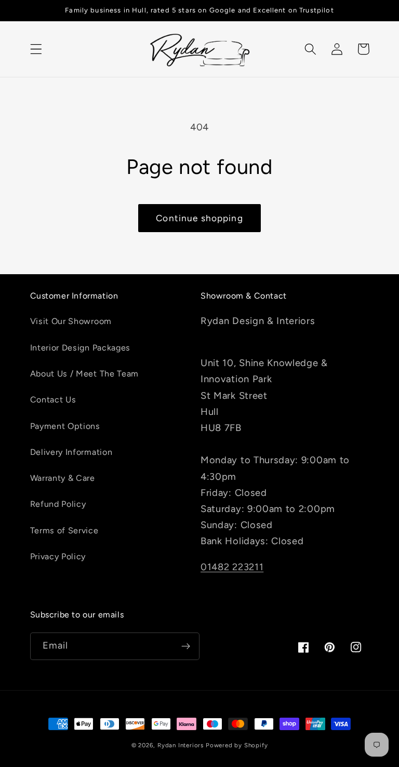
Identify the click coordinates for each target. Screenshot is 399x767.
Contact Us (53, 400)
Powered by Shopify (237, 745)
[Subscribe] (185, 647)
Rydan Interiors (180, 745)
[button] (36, 49)
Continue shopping (199, 218)
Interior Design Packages (80, 348)
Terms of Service (64, 530)
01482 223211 (232, 567)
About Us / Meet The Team (84, 374)
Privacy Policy (58, 556)
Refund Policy (58, 504)
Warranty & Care (62, 478)
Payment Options (65, 426)
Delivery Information (71, 452)
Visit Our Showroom (71, 321)
